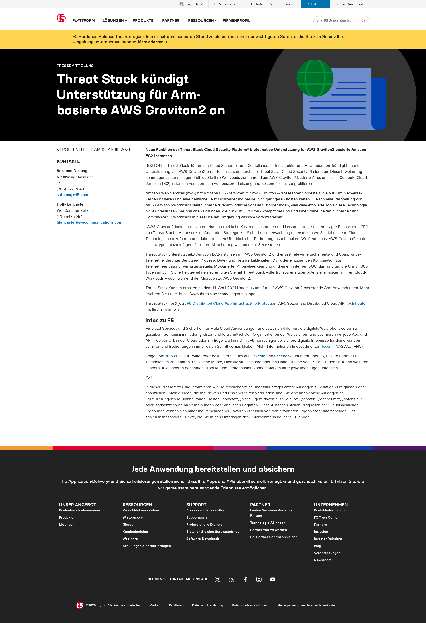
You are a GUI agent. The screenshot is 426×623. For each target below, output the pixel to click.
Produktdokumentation (141, 510)
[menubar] (213, 4)
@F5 (169, 356)
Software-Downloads (203, 539)
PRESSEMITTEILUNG (75, 65)
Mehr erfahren (150, 42)
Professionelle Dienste (204, 524)
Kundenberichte (135, 531)
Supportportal (197, 517)
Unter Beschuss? (350, 4)
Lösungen (67, 524)
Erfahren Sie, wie (347, 481)
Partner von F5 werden (268, 530)
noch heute (355, 303)
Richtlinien (176, 605)
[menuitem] (191, 4)
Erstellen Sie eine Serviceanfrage (212, 531)
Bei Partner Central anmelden (274, 537)
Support (289, 4)
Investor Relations (328, 539)
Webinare (130, 539)
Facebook (283, 356)
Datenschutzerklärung (207, 605)
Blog (317, 546)
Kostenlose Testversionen (79, 510)
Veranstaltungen (327, 553)
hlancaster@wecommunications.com (89, 222)
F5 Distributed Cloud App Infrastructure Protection (231, 303)
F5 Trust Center (326, 517)
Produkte (66, 517)
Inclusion (321, 531)
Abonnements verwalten (205, 510)
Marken (155, 605)
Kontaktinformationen (331, 510)
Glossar (129, 524)
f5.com (326, 346)
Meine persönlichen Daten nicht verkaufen (307, 605)
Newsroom (322, 560)
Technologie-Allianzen (267, 523)
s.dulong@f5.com (72, 195)
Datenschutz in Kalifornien (250, 605)
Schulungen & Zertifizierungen (147, 546)
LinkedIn (257, 356)
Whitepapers (133, 517)
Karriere (320, 524)
